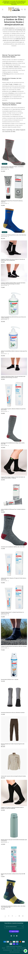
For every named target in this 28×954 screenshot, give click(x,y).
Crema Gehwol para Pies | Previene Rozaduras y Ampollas (12, 201)
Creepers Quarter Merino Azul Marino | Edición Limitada (14, 646)
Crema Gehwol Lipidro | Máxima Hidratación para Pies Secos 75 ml (13, 409)
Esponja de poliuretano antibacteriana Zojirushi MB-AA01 (13, 874)
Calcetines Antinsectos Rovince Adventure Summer (13, 712)
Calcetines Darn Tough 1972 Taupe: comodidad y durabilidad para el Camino (12, 167)
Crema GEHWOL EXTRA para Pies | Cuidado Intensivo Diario (13, 510)
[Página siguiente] (22, 916)
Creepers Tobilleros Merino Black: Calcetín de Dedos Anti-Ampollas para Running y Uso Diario (13, 283)
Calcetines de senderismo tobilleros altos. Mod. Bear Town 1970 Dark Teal (13, 907)
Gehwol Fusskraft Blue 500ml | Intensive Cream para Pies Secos (14, 352)
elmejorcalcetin (12, 946)
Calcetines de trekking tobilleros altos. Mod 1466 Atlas (13, 234)
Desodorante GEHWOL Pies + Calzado (9, 679)
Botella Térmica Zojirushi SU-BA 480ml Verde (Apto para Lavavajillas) (14, 840)
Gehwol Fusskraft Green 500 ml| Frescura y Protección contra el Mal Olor (13, 317)
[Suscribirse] (22, 926)
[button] (2, 9)
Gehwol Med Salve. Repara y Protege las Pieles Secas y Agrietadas (13, 579)
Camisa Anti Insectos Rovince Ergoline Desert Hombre (13, 776)
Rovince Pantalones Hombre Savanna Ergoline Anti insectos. (12, 744)
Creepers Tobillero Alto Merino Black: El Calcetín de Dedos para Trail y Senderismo (13, 260)
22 (19, 915)
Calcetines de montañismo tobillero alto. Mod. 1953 (13, 546)
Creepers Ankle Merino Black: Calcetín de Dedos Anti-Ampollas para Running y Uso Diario (13, 377)
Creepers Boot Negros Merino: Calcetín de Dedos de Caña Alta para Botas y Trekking (13, 478)
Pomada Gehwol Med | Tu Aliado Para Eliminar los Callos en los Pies (12, 613)
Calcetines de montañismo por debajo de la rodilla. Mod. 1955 (13, 443)
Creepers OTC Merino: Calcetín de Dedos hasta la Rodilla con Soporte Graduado (12, 808)
